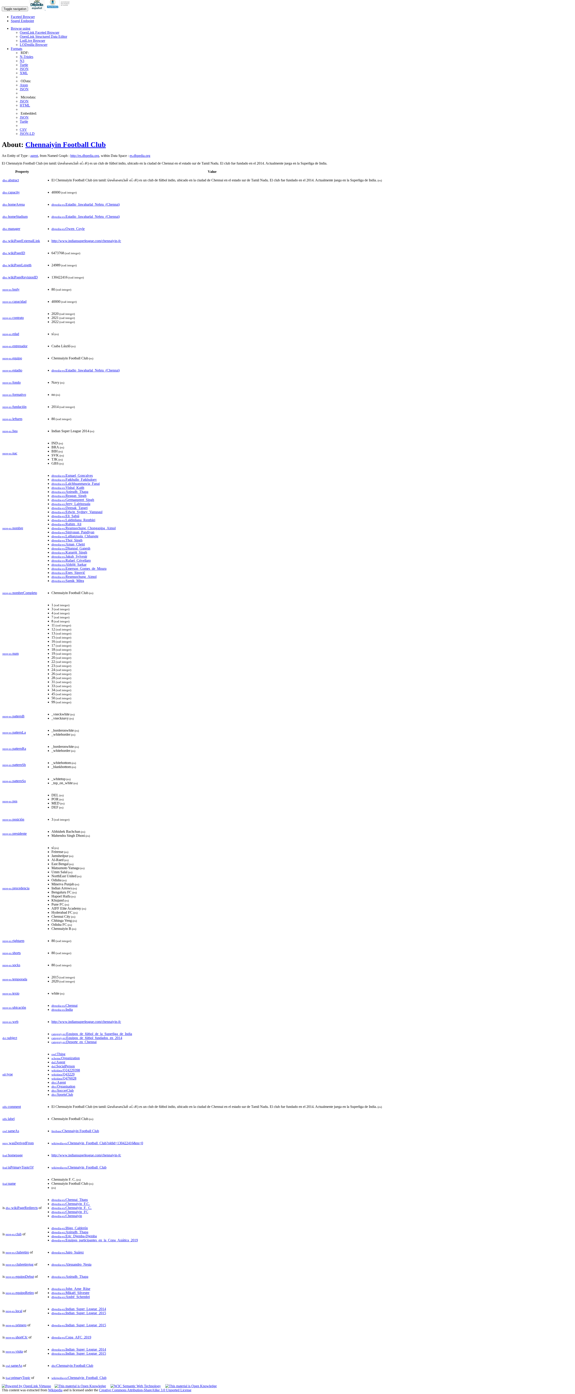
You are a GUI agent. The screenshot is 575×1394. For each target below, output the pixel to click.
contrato (13, 318)
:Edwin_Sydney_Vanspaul (76, 512)
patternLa (14, 732)
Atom (24, 85)
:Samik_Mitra (67, 581)
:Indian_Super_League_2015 (78, 1313)
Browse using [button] (20, 28)
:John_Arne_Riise (70, 1289)
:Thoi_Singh (66, 540)
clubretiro (17, 1252)
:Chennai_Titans (69, 1200)
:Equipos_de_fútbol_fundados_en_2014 (86, 1038)
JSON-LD (27, 134)
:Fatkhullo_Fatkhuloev (74, 479)
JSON (24, 69)
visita (14, 1351)
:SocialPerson (63, 1066)
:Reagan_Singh (68, 496)
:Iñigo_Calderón (69, 1228)
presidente (14, 833)
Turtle (24, 65)
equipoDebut (20, 1276)
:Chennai (64, 1005)
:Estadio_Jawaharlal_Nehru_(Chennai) (85, 204)
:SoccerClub (62, 1090)
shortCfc (17, 1337)
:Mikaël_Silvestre (70, 1293)
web (10, 1022)
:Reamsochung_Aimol (74, 577)
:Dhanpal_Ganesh (70, 548)
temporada (14, 979)
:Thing (58, 1054)
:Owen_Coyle (68, 229)
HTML (25, 105)
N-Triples (26, 57)
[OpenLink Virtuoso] (26, 1386)
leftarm (12, 419)
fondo (11, 382)
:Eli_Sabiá (65, 516)
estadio (12, 370)
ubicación (14, 1007)
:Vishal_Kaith (67, 488)
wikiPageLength (16, 265)
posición (13, 819)
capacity (11, 192)
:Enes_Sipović (68, 573)
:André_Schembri (70, 1297)
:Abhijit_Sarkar (68, 564)
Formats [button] (16, 49)
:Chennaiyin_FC (69, 1212)
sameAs (10, 1131)
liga (10, 431)
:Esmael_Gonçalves (72, 475)
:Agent (58, 1062)
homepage (12, 1155)
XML (24, 73)
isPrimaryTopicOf (17, 1167)
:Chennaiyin (66, 1216)
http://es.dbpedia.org (84, 156)
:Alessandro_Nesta (71, 1264)
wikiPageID (13, 253)
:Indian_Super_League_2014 (78, 1309)
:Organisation (63, 1086)
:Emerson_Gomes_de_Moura (78, 568)
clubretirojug (19, 1264)
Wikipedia (55, 1390)
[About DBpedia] (37, 9)
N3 (22, 61)
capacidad (14, 301)
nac (9, 453)
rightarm (13, 941)
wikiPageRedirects (22, 1208)
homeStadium (15, 216)
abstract (10, 180)
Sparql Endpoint (22, 21)
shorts (11, 953)
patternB (13, 716)
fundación (14, 407)
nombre (12, 528)
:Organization (65, 1058)
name (9, 1183)
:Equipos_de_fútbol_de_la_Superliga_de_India (91, 1034)
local (14, 1311)
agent (34, 156)
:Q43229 (63, 1074)
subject (9, 1038)
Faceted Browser (23, 17)
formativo (14, 394)
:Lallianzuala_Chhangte (74, 536)
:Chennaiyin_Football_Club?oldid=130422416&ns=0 (97, 1143)
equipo (12, 358)
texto (10, 993)
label (8, 1119)
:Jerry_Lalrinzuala (70, 504)
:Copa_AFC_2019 (71, 1337)
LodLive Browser (32, 40)
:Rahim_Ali (66, 524)
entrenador (14, 346)
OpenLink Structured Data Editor (43, 36)
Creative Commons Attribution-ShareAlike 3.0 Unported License (145, 1390)
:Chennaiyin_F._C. (71, 1208)
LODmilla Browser (33, 45)
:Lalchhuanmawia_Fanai (75, 483)
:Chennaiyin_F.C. (70, 1204)
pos (9, 801)
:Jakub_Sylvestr (69, 556)
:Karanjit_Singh (69, 552)
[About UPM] (59, 9)
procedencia (15, 888)
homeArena (13, 204)
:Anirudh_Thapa (69, 492)
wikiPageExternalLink (21, 241)
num (10, 653)
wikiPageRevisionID (20, 277)
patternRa (14, 748)
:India (62, 1009)
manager (11, 229)
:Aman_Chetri (68, 544)
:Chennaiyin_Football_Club (78, 1167)
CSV (23, 129)
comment (11, 1107)
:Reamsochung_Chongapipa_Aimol (83, 528)
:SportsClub (62, 1094)
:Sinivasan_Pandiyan (72, 532)
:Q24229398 (65, 1070)
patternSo (14, 781)
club (14, 1234)
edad (10, 334)
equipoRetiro (20, 1293)
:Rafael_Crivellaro (71, 560)
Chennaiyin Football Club (65, 144)
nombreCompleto (19, 593)
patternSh (14, 765)
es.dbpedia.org (140, 156)
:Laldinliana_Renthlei (73, 520)
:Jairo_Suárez (67, 1252)
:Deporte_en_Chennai (74, 1042)
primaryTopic (18, 1378)
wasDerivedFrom (18, 1143)
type (7, 1074)
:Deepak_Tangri (69, 508)
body (11, 289)
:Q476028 (63, 1078)
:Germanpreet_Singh (72, 500)
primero (16, 1325)
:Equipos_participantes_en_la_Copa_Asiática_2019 (94, 1240)
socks (11, 965)
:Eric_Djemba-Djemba (74, 1236)
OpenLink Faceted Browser (39, 32)
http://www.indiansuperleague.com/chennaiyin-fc (86, 241)
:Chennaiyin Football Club (75, 1131)
